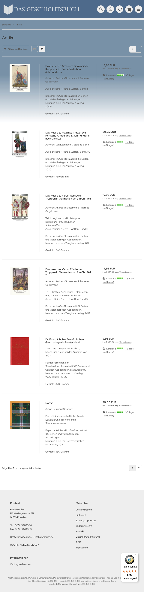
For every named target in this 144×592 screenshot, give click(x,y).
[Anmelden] (110, 9)
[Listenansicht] (42, 49)
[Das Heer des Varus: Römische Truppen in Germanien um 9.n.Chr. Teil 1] (20, 208)
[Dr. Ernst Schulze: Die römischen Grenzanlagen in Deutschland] (20, 351)
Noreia (49, 403)
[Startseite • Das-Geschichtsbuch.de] (41, 14)
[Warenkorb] (129, 9)
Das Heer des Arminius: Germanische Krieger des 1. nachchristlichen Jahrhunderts (67, 69)
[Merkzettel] (119, 9)
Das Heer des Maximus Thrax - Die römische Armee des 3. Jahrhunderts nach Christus (67, 135)
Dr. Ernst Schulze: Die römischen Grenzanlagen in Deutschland (64, 341)
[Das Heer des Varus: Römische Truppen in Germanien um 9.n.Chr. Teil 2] (20, 281)
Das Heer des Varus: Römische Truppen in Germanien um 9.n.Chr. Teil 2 (68, 272)
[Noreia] (20, 415)
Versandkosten (125, 69)
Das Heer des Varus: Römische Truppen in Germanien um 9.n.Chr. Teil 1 (68, 198)
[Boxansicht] (34, 49)
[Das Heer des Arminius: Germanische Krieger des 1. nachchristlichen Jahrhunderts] (20, 78)
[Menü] (136, 555)
